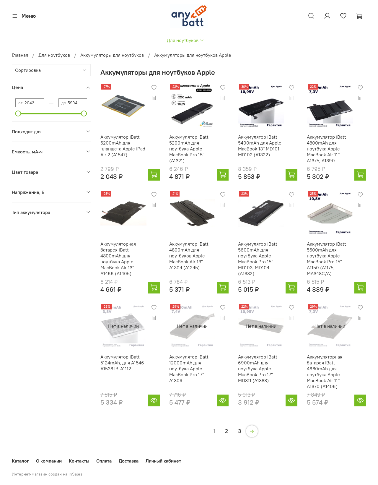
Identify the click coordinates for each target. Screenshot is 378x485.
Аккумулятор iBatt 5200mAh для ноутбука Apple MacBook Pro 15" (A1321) (188, 148)
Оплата (104, 461)
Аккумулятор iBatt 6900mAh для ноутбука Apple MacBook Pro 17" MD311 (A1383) (257, 368)
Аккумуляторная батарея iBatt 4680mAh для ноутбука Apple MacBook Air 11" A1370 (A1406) (324, 371)
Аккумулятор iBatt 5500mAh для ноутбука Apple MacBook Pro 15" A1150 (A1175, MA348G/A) (326, 258)
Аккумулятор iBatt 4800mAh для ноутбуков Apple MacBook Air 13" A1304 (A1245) (188, 255)
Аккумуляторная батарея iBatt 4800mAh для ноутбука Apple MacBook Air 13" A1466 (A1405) (118, 258)
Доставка (129, 461)
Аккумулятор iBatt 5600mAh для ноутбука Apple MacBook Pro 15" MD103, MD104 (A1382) (257, 258)
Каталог (20, 461)
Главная (20, 55)
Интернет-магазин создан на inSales (47, 474)
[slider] (18, 113)
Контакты (79, 461)
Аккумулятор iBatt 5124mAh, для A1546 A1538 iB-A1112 (122, 363)
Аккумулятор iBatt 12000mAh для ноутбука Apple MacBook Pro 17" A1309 (188, 368)
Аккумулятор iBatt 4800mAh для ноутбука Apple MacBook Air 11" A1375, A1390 (326, 148)
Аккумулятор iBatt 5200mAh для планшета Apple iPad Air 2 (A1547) (122, 146)
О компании (49, 461)
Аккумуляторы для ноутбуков (112, 55)
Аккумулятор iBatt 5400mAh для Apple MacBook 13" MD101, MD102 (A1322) (259, 146)
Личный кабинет (163, 461)
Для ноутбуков (182, 40)
